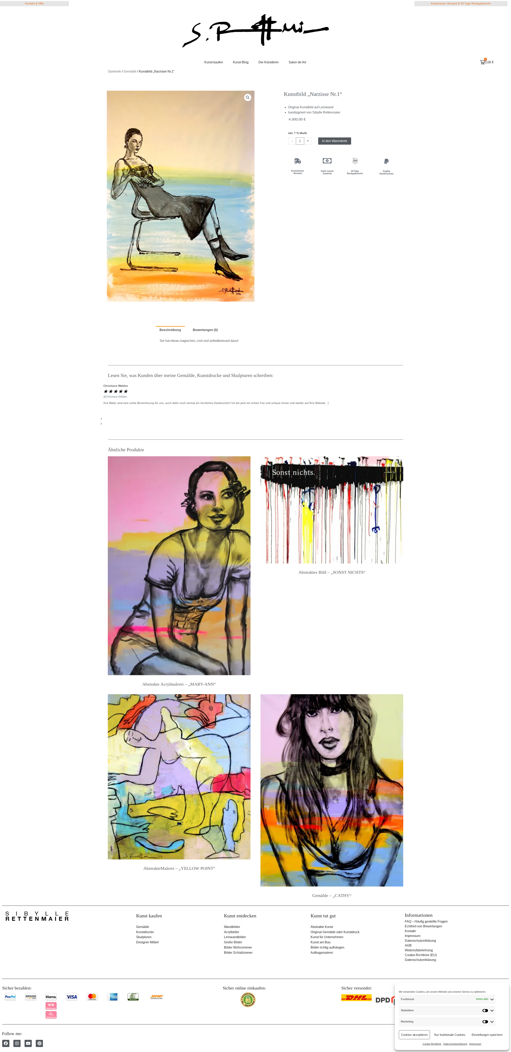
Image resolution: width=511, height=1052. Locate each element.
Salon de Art (297, 62)
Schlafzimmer (242, 952)
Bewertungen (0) (205, 330)
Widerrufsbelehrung (419, 950)
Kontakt (410, 931)
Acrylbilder (231, 932)
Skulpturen (144, 937)
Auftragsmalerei (322, 952)
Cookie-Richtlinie (432, 1044)
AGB (408, 945)
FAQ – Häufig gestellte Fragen (426, 921)
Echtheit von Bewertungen (423, 926)
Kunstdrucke (145, 932)
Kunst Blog (241, 62)
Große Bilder (233, 942)
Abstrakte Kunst (322, 927)
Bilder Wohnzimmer (238, 947)
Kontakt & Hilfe (34, 3)
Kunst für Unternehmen (327, 937)
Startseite (114, 71)
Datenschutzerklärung (455, 1044)
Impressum (475, 1044)
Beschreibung (170, 330)
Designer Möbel (147, 942)
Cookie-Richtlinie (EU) (421, 955)
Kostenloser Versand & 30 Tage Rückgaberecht (461, 3)
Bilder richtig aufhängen (327, 947)
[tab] (170, 330)
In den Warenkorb (334, 141)
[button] (248, 419)
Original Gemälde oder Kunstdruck (335, 932)
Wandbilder (232, 927)
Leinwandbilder (235, 937)
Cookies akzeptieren (414, 1034)
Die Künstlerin (268, 62)
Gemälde (130, 71)
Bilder (228, 952)
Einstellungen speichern (487, 1034)
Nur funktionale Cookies (449, 1034)
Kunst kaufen (213, 62)
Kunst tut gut (323, 915)
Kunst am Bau (321, 942)
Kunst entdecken (240, 915)
